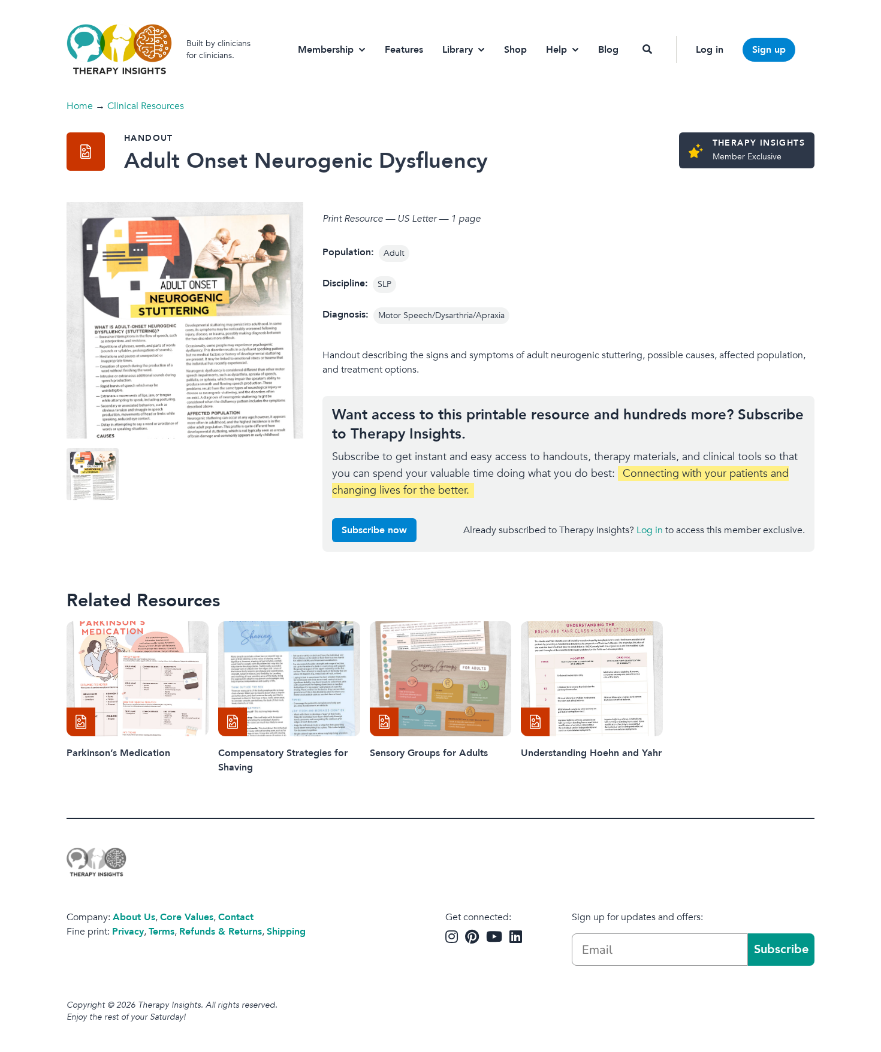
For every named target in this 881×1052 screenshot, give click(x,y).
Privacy (128, 931)
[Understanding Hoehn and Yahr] (592, 678)
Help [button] (556, 49)
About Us (134, 917)
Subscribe (781, 949)
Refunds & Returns (220, 931)
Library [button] (457, 49)
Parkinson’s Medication (118, 753)
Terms (161, 931)
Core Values (186, 917)
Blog (608, 49)
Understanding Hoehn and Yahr (591, 753)
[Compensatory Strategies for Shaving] (289, 678)
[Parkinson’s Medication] (138, 678)
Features (404, 49)
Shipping (286, 931)
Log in (709, 49)
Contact (236, 917)
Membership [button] (326, 49)
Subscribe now (374, 530)
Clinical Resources (145, 106)
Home (80, 106)
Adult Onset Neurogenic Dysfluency (306, 161)
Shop (515, 49)
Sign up (769, 49)
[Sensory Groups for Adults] (441, 678)
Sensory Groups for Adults (429, 753)
